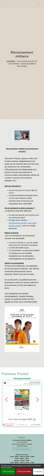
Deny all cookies (24, 471)
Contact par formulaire (22, 449)
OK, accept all (8, 471)
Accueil (11, 61)
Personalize (38, 471)
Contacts (22, 437)
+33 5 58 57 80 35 (22, 446)
